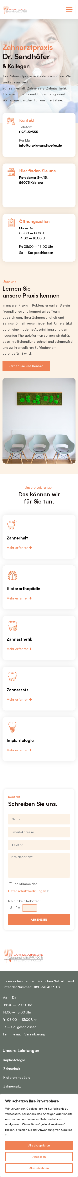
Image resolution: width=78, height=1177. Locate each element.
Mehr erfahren (18, 548)
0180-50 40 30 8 (46, 987)
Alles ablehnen (39, 1168)
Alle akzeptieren (39, 1145)
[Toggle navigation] (69, 9)
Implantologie (14, 1060)
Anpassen (39, 1156)
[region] (39, 1135)
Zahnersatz (12, 1086)
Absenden (39, 919)
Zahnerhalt (11, 1069)
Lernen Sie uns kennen (26, 366)
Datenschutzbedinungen (27, 891)
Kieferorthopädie (16, 1077)
